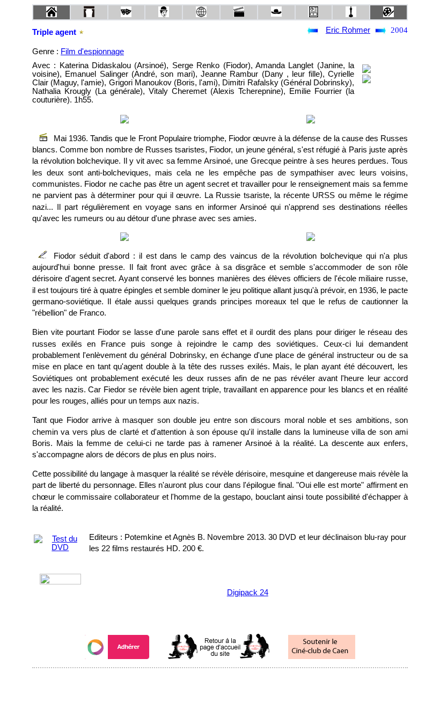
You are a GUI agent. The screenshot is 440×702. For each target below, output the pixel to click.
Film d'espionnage (92, 51)
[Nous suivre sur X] (220, 682)
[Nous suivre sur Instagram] (240, 682)
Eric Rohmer (348, 30)
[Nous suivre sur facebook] (199, 682)
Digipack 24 (247, 592)
